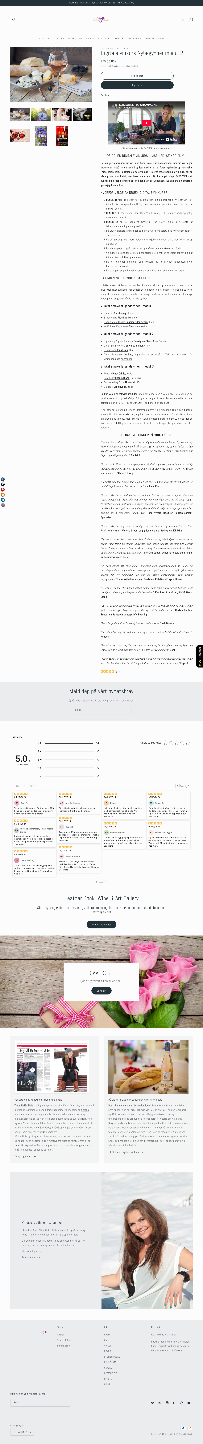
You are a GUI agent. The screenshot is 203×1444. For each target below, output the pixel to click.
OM (105, 1340)
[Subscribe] (127, 710)
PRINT (107, 1384)
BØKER (107, 1351)
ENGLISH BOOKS (112, 1356)
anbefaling (126, 359)
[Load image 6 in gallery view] (41, 136)
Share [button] (107, 95)
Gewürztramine (134, 345)
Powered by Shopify (186, 1434)
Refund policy (64, 1345)
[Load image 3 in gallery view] (62, 115)
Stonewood (116, 350)
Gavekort (101, 990)
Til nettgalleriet (23, 1156)
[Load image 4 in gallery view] (83, 115)
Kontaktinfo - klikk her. (163, 1334)
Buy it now (137, 85)
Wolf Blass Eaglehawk (120, 326)
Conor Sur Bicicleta (115, 345)
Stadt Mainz (115, 317)
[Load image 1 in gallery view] (20, 115)
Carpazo (115, 386)
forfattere (57, 1234)
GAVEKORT (181, 176)
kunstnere (72, 1234)
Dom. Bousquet (118, 354)
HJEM (107, 1334)
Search (60, 1334)
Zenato (114, 373)
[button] (14, 19)
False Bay (117, 378)
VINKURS (108, 1345)
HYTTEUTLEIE (110, 1373)
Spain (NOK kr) (20, 1432)
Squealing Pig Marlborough (128, 341)
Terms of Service (65, 1340)
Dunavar (115, 313)
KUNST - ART (110, 1362)
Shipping (115, 66)
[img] (107, 671)
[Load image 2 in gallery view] (41, 115)
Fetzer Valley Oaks (119, 382)
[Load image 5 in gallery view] (20, 136)
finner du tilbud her (158, 403)
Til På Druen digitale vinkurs (123, 1152)
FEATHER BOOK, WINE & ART (168, 1434)
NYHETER (108, 1378)
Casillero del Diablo (126, 322)
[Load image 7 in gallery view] (62, 136)
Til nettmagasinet (101, 924)
